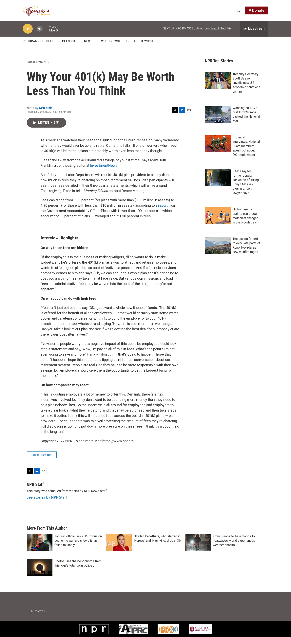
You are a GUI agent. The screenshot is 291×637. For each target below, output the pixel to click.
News (88, 41)
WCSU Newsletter (115, 41)
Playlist (69, 41)
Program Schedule (38, 41)
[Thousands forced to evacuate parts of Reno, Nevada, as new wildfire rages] (218, 245)
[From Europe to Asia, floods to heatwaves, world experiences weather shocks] (198, 542)
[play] (28, 29)
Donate (258, 10)
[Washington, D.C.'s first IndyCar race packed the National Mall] (218, 114)
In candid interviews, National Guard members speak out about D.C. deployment (246, 146)
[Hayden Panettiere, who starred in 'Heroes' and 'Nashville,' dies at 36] (119, 542)
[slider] (46, 29)
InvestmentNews (104, 165)
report (163, 205)
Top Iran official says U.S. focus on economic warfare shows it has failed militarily (78, 540)
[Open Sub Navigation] (56, 41)
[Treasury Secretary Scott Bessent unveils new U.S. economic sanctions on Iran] (218, 80)
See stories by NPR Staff (47, 497)
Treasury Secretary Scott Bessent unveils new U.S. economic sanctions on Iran (246, 82)
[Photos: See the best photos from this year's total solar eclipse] (39, 567)
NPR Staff (45, 108)
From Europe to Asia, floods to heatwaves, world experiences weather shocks (234, 540)
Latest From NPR (38, 62)
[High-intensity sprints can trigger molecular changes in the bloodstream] (218, 215)
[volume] (39, 28)
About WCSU (143, 41)
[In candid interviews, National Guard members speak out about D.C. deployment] (218, 143)
